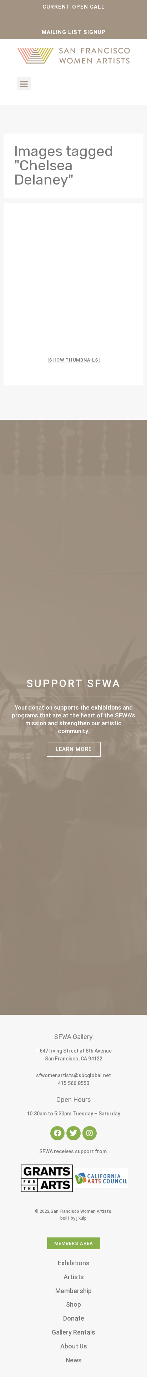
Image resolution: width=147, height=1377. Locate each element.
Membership (73, 1291)
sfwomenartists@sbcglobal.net (73, 1075)
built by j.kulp (73, 1218)
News (74, 1360)
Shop (73, 1304)
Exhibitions (74, 1263)
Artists (74, 1277)
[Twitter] (73, 1133)
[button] (24, 84)
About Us (73, 1346)
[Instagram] (89, 1133)
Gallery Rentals (73, 1332)
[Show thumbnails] (73, 360)
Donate (73, 1318)
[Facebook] (57, 1133)
